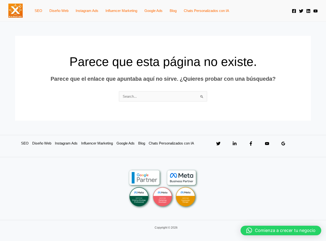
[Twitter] (301, 11)
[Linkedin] (308, 11)
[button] (281, 230)
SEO (38, 11)
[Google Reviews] (283, 143)
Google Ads (153, 11)
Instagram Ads (87, 11)
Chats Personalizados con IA (206, 11)
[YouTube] (315, 11)
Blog (173, 11)
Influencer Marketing (121, 11)
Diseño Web (58, 11)
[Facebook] (294, 11)
